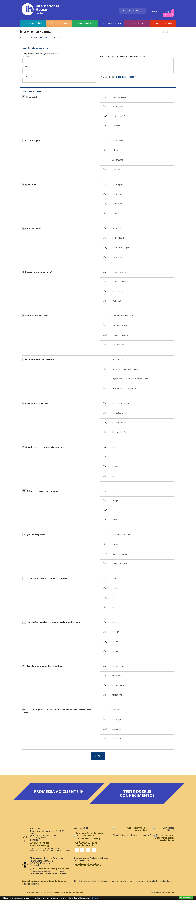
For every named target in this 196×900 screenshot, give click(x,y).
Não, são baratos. (120, 325)
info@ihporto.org (39, 845)
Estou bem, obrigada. (121, 247)
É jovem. (116, 213)
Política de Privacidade (124, 77)
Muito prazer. (118, 106)
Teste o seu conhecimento (38, 37)
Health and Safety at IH (85, 842)
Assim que (116, 738)
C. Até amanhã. (118, 116)
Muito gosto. (117, 257)
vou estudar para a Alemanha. (125, 369)
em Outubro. (117, 413)
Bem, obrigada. (119, 169)
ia (113, 476)
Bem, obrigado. (119, 97)
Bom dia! (116, 125)
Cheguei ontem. (119, 544)
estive (114, 491)
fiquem (115, 641)
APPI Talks (168, 14)
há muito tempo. (119, 422)
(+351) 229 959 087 (39, 868)
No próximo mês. (119, 554)
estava (115, 466)
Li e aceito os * (119, 77)
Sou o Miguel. (118, 238)
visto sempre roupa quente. (124, 388)
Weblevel (170, 892)
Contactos (154, 11)
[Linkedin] (82, 850)
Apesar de (116, 729)
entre (114, 607)
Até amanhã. (117, 160)
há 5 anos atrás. (119, 432)
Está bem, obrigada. (121, 344)
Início (22, 37)
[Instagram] (88, 850)
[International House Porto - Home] (43, 8)
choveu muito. (118, 359)
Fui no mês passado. (121, 534)
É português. (117, 184)
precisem (116, 622)
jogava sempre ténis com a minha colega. (130, 378)
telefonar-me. (118, 666)
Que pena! (116, 301)
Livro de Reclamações (84, 845)
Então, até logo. (119, 272)
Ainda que (116, 719)
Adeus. (115, 150)
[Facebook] (76, 850)
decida (115, 588)
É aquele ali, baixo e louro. (123, 315)
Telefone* (26, 76)
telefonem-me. (118, 685)
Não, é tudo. (117, 291)
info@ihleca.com (60, 868)
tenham (115, 651)
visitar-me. (116, 675)
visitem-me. (117, 695)
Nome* (25, 56)
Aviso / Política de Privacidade (68, 892)
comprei (115, 500)
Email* (25, 66)
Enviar (98, 755)
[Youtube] (94, 850)
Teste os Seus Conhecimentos (137, 793)
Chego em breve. (119, 563)
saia (114, 578)
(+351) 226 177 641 (39, 843)
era (113, 447)
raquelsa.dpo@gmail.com (87, 863)
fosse (114, 519)
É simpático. (117, 203)
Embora (115, 709)
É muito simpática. (120, 281)
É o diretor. (117, 194)
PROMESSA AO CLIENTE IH (59, 791)
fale (114, 597)
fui (113, 456)
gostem (115, 632)
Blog (166, 11)
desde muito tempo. (121, 403)
